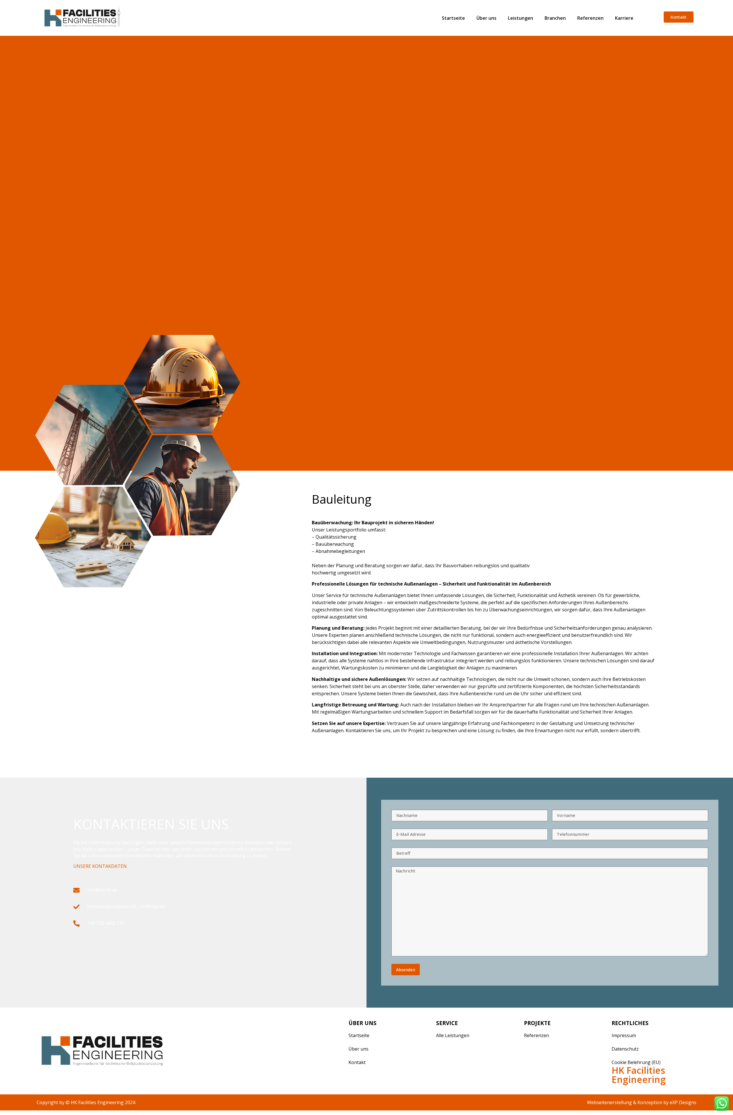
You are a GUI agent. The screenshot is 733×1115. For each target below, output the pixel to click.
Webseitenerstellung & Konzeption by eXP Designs (641, 1102)
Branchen (555, 18)
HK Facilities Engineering (639, 1075)
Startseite (453, 18)
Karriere (624, 18)
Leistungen (520, 18)
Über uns (486, 18)
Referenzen (590, 18)
